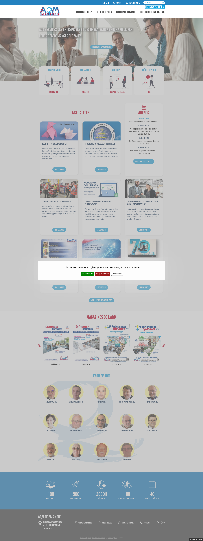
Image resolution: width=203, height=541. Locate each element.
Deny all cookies (102, 274)
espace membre (134, 3)
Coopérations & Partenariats (152, 12)
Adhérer (106, 3)
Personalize (117, 274)
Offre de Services (104, 12)
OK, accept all (87, 274)
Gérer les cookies (197, 539)
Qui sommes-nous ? (84, 12)
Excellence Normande (125, 12)
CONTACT (119, 3)
